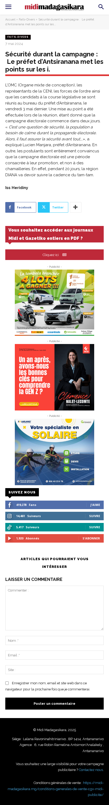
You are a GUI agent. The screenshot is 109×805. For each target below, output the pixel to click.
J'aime (95, 505)
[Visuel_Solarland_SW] (54, 452)
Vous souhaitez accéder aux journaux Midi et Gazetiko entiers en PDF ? (50, 234)
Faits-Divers (27, 19)
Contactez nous (91, 770)
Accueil (10, 19)
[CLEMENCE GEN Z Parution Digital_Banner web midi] (54, 377)
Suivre (94, 516)
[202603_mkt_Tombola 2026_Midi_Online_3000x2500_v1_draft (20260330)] (54, 303)
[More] (75, 207)
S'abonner (91, 538)
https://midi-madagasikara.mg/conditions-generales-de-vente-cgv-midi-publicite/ (56, 789)
